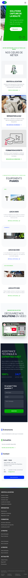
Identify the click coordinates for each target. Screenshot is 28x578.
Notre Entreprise (4, 534)
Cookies (25, 574)
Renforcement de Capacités (7, 524)
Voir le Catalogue (13, 90)
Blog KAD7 (3, 562)
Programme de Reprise (6, 504)
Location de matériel (5, 501)
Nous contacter (14, 477)
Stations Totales (4, 495)
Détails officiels (13, 220)
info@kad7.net (11, 471)
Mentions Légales (3, 575)
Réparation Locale (5, 515)
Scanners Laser (4, 499)
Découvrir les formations (13, 159)
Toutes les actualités (8, 447)
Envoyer (14, 411)
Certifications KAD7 (5, 527)
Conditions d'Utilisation (9, 575)
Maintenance (4, 511)
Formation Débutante (5, 522)
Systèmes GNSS (4, 497)
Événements (4, 564)
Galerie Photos (4, 559)
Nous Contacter (4, 536)
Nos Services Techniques (13, 124)
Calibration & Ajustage (6, 513)
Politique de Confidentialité (18, 575)
